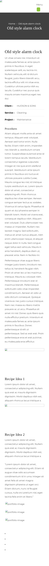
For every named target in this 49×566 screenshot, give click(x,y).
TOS (41, 559)
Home (11, 23)
